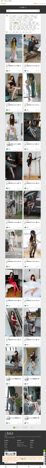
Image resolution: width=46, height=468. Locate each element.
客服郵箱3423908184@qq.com (22, 445)
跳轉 (31, 427)
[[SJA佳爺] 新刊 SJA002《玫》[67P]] (13, 322)
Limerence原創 (11, 19)
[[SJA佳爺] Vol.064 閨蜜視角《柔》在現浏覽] (32, 400)
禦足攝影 (14, 26)
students (23, 22)
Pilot (27, 20)
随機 (30, 32)
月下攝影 (30, 26)
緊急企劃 (22, 27)
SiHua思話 (33, 21)
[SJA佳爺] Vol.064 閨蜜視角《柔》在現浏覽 (31, 418)
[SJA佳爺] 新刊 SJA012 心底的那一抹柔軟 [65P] (13, 144)
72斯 (18, 15)
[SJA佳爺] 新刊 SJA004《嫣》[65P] (13, 301)
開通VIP (2, 0)
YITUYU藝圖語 (28, 22)
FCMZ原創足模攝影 (33, 16)
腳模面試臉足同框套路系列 (21, 28)
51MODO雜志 (14, 15)
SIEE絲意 (29, 21)
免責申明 (5, 442)
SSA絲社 (19, 22)
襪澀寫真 (34, 28)
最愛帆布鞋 (26, 26)
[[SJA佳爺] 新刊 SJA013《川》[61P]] (32, 87)
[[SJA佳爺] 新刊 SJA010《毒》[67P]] (13, 166)
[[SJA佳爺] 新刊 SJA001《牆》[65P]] (32, 322)
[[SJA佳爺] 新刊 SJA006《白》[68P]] (13, 244)
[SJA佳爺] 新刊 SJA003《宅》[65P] (32, 301)
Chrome (30, 458)
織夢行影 (34, 27)
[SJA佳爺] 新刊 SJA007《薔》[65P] (32, 223)
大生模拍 (10, 25)
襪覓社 (38, 28)
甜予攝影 (34, 26)
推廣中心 (31, 445)
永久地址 (5, 447)
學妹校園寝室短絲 (30, 25)
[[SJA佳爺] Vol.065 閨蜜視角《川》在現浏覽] (13, 400)
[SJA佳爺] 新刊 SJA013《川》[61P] (31, 105)
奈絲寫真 (20, 25)
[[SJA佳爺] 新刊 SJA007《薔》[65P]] (32, 205)
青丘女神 (29, 29)
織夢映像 (30, 27)
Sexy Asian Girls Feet (12, 21)
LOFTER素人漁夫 (23, 19)
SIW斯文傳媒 (11, 22)
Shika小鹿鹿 (25, 21)
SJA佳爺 (16, 22)
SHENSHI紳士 (19, 21)
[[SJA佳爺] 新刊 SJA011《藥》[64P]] (32, 127)
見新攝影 (10, 29)
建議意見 (10, 0)
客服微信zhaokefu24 (20, 444)
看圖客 (3, 3)
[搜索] (40, 3)
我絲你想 (18, 26)
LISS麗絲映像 (17, 19)
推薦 (17, 32)
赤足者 (22, 29)
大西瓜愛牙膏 (15, 25)
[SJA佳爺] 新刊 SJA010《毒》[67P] (13, 184)
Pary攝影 (23, 20)
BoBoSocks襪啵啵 (12, 16)
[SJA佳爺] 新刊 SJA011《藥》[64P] (31, 144)
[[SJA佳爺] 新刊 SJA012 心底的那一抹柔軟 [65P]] (13, 127)
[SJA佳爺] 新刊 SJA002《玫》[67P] (13, 340)
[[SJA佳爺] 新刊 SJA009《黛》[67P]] (32, 166)
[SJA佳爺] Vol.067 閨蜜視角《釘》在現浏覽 (14, 379)
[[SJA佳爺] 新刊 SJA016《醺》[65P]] (13, 48)
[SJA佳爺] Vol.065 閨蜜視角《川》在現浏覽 (13, 418)
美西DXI (14, 28)
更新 (13, 32)
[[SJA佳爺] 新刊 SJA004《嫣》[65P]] (13, 283)
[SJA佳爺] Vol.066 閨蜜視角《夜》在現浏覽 (31, 379)
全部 (10, 15)
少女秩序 (35, 25)
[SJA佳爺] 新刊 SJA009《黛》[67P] (32, 184)
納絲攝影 (26, 27)
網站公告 (5, 445)
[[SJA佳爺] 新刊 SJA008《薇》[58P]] (13, 205)
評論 (26, 32)
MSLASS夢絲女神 (30, 19)
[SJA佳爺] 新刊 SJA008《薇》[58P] (13, 223)
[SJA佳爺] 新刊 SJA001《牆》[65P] (31, 340)
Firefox (34, 458)
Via (39, 458)
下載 (20, 32)
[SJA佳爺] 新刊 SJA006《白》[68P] (13, 262)
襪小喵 (31, 28)
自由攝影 (27, 28)
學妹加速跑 (24, 25)
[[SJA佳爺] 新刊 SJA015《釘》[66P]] (32, 48)
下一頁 (26, 427)
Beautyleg (36, 15)
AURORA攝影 (31, 15)
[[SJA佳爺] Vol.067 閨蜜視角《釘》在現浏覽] (13, 361)
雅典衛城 (25, 29)
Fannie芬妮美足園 (26, 16)
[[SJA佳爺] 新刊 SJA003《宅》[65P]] (32, 283)
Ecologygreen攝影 (19, 16)
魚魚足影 (33, 29)
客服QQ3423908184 (20, 442)
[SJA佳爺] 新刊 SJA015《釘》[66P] (31, 66)
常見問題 (5, 444)
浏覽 (23, 32)
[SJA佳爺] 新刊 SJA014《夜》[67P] (13, 105)
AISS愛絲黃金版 (25, 15)
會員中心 (31, 444)
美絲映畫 (10, 28)
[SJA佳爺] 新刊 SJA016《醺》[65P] (13, 66)
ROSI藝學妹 (31, 20)
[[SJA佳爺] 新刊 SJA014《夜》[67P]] (13, 87)
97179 (21, 15)
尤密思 (38, 25)
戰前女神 (22, 26)
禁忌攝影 (19, 27)
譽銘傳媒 (18, 29)
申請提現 (31, 447)
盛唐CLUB (15, 27)
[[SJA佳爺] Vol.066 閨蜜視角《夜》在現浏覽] (32, 361)
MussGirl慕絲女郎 (12, 20)
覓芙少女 (14, 29)
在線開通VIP (32, 442)
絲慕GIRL (37, 22)
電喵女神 (10, 27)
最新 (10, 32)
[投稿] (38, 3)
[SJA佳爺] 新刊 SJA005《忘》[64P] (32, 262)
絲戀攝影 (33, 22)
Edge (27, 458)
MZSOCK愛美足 (19, 20)
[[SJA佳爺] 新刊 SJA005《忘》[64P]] (32, 244)
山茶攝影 (10, 26)
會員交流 (6, 0)
